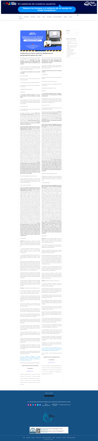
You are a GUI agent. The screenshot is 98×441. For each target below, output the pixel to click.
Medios (53, 437)
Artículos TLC (38, 437)
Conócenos (28, 437)
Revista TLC (68, 55)
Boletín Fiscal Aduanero (46, 437)
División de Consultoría (70, 50)
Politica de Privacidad (71, 437)
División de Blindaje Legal (70, 49)
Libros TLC (68, 56)
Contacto (21, 18)
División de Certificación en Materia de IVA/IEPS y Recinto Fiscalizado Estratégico (72, 47)
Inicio (24, 437)
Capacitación (58, 437)
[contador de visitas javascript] (49, 396)
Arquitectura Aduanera (70, 54)
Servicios (33, 437)
